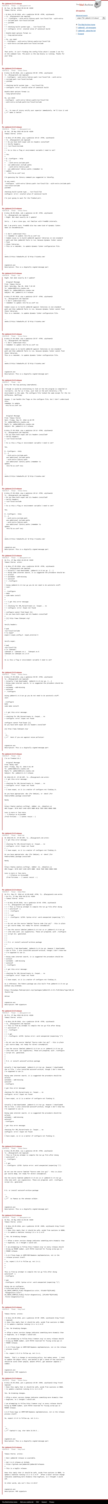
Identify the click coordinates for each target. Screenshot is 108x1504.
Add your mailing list (26, 1502)
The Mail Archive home (86, 25)
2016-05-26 (5, 1148)
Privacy (51, 1502)
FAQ (37, 1502)
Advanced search (82, 15)
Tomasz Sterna (22, 70)
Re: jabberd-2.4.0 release (12, 4)
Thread (13, 5)
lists (19, 275)
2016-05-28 (5, 210)
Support (44, 1502)
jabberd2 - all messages (87, 28)
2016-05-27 (5, 382)
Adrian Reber (22, 892)
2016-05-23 (5, 1309)
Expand (81, 34)
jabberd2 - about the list (87, 31)
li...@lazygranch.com (24, 5)
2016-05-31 (5, 5)
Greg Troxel (21, 1309)
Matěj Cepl (21, 835)
